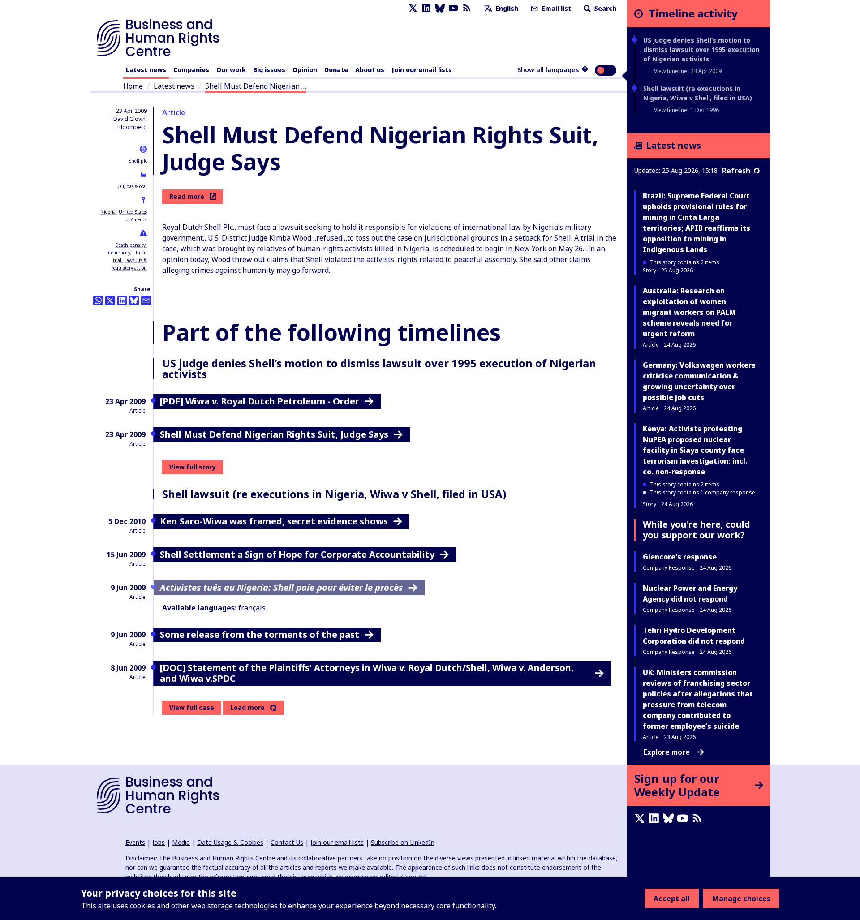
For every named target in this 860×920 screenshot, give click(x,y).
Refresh (736, 171)
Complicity (119, 252)
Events (135, 842)
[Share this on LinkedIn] (122, 300)
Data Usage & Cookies (230, 842)
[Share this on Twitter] (110, 300)
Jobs (158, 842)
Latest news (146, 69)
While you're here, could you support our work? (696, 529)
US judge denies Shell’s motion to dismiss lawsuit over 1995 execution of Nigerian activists (701, 49)
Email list (555, 8)
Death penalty (130, 245)
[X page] (413, 8)
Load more (247, 708)
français (252, 608)
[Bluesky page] (439, 8)
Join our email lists (421, 69)
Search (604, 8)
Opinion (304, 69)
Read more (186, 196)
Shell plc (138, 161)
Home (133, 86)
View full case (191, 707)
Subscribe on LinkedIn (402, 842)
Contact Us (287, 842)
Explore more (667, 752)
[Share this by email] (146, 300)
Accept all (672, 898)
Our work (231, 69)
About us (369, 69)
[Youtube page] (453, 8)
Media (181, 842)
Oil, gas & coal (132, 186)
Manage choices (741, 898)
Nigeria (108, 212)
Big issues (269, 69)
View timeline (670, 71)
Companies (191, 69)
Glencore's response (680, 557)
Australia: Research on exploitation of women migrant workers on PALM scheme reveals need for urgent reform (689, 312)
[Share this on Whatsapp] (98, 300)
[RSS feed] (466, 8)
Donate (336, 69)
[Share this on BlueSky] (134, 300)
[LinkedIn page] (426, 8)
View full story (192, 467)
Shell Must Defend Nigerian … (255, 86)
